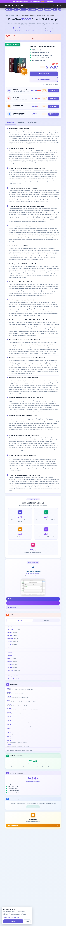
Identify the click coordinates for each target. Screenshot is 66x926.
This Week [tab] (19, 620)
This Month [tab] (46, 620)
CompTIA (22, 9)
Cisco (15, 9)
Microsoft (8, 9)
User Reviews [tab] (32, 122)
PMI (60, 9)
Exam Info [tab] (20, 122)
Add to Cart (45, 74)
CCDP (18, 31)
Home (6, 15)
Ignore (27, 921)
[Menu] (60, 6)
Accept (13, 921)
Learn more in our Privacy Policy (11, 917)
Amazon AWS (31, 9)
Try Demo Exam (45, 79)
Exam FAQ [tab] (10, 122)
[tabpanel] (33, 310)
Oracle (40, 9)
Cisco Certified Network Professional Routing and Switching (36, 31)
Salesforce (48, 9)
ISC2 (55, 9)
